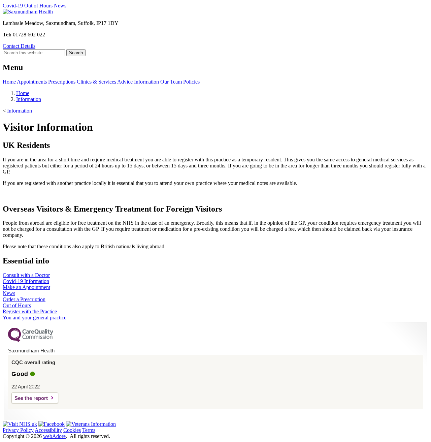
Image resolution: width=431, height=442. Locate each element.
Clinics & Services (96, 82)
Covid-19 (13, 5)
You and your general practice (34, 317)
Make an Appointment (26, 287)
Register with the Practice (30, 311)
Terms (88, 430)
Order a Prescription (24, 299)
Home (9, 82)
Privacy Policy (18, 430)
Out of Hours (38, 5)
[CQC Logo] (30, 340)
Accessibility (48, 430)
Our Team (171, 82)
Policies (191, 82)
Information (146, 82)
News (60, 5)
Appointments (32, 82)
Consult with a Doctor (26, 275)
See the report (31, 398)
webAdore (54, 436)
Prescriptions (61, 82)
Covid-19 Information (26, 281)
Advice (125, 82)
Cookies (72, 430)
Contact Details (19, 46)
